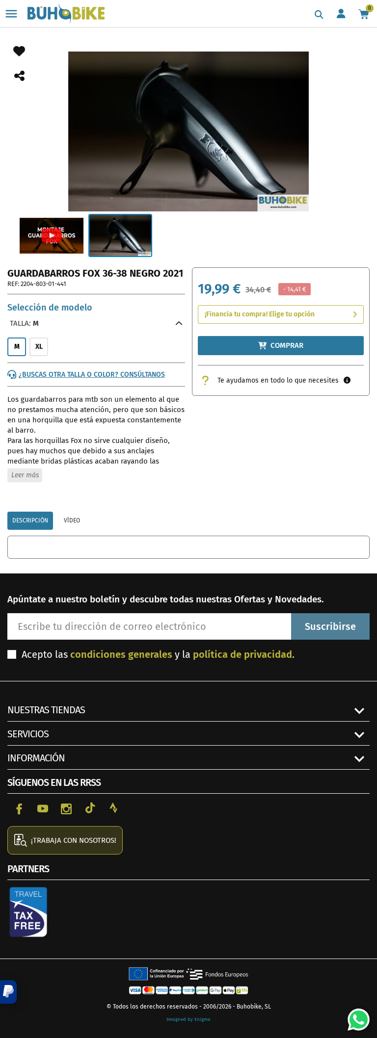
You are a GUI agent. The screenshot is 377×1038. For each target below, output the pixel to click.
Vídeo (72, 520)
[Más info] (347, 381)
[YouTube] (43, 808)
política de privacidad (242, 654)
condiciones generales (121, 654)
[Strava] (113, 808)
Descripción (30, 520)
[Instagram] (66, 808)
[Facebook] (19, 808)
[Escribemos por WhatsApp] (355, 1016)
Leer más (25, 475)
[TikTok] (90, 808)
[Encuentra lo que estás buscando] (319, 15)
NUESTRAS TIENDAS (46, 710)
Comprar (286, 345)
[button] (8, 992)
